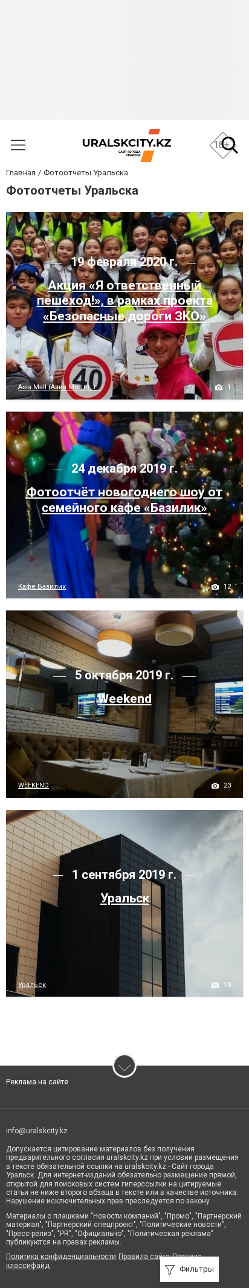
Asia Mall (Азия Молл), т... (60, 387)
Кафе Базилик (42, 587)
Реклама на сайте (37, 1082)
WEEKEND (33, 785)
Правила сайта (144, 1256)
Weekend (125, 698)
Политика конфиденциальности (61, 1256)
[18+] (127, 145)
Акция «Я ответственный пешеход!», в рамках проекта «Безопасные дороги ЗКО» (125, 300)
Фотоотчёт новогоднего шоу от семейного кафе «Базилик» (124, 499)
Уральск (124, 898)
